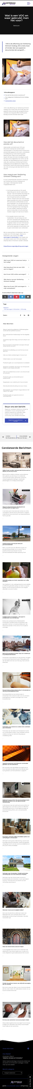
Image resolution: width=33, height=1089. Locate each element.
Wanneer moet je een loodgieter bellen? (13, 910)
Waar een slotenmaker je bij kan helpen (13, 946)
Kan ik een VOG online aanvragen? (16, 274)
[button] (28, 3)
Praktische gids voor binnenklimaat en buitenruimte (13, 377)
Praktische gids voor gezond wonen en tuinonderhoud (13, 395)
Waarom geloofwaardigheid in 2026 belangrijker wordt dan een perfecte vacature (15, 330)
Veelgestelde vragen (10, 100)
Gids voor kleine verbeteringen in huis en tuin (15, 355)
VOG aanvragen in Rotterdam (12, 309)
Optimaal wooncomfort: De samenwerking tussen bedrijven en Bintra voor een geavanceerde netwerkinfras (16, 801)
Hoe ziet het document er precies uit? (15, 95)
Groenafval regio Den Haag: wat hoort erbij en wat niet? (16, 340)
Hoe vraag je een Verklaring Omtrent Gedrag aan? (17, 97)
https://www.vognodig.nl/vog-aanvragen (16, 246)
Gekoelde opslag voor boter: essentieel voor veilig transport (16, 581)
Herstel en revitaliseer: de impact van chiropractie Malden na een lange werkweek (16, 367)
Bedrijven (16, 25)
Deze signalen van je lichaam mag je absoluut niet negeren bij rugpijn (16, 390)
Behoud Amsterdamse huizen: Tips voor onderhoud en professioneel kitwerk (16, 654)
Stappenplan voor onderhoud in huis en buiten (15, 382)
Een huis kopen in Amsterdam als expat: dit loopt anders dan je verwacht (16, 345)
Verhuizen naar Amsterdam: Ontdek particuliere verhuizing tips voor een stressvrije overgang (15, 874)
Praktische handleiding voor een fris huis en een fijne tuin (15, 350)
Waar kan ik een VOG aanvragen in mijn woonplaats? (16, 287)
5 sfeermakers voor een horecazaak (12, 359)
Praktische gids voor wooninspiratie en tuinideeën (16, 362)
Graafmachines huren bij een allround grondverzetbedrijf (12, 544)
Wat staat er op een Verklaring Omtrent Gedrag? (16, 280)
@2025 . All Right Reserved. (16, 1085)
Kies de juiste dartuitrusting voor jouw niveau (15, 386)
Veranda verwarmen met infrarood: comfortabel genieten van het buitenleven (15, 764)
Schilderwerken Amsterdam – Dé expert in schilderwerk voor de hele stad (14, 617)
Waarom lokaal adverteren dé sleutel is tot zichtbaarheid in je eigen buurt (14, 507)
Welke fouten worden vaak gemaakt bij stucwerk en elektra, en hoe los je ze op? (16, 471)
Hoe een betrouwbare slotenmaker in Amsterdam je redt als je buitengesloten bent (16, 690)
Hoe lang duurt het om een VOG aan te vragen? (16, 268)
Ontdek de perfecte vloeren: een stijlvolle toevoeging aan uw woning (16, 984)
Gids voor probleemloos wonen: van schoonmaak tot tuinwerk (16, 372)
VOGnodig (23, 309)
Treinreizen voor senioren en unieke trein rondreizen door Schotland (16, 727)
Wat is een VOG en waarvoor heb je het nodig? (16, 261)
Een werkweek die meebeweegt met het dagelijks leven (16, 335)
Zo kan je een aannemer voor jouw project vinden (16, 1020)
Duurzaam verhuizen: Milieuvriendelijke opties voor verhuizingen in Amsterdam (16, 837)
